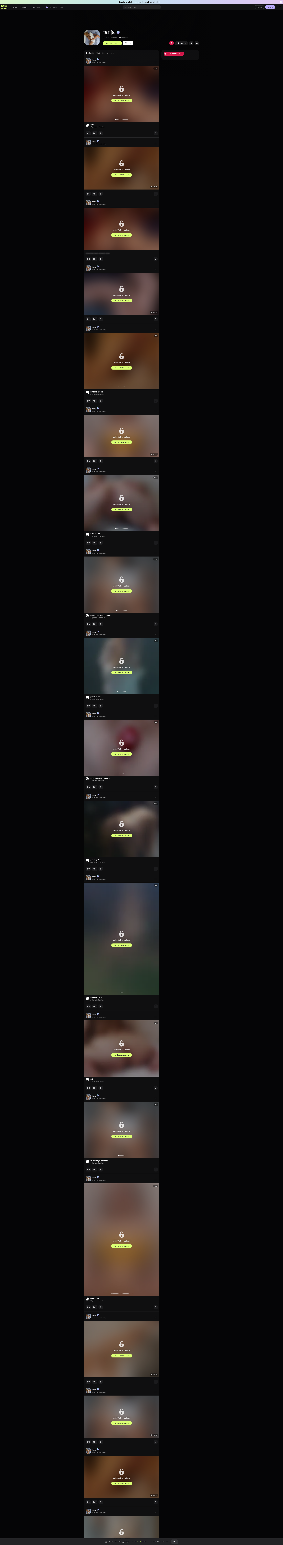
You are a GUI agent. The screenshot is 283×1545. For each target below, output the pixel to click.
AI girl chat (155, 2)
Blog (61, 7)
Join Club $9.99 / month (122, 100)
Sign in (259, 7)
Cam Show (37, 7)
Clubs (15, 7)
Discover (24, 7)
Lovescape (136, 2)
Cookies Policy (139, 1542)
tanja (94, 60)
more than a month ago (99, 62)
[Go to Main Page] (4, 7)
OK (174, 1542)
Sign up (270, 7)
